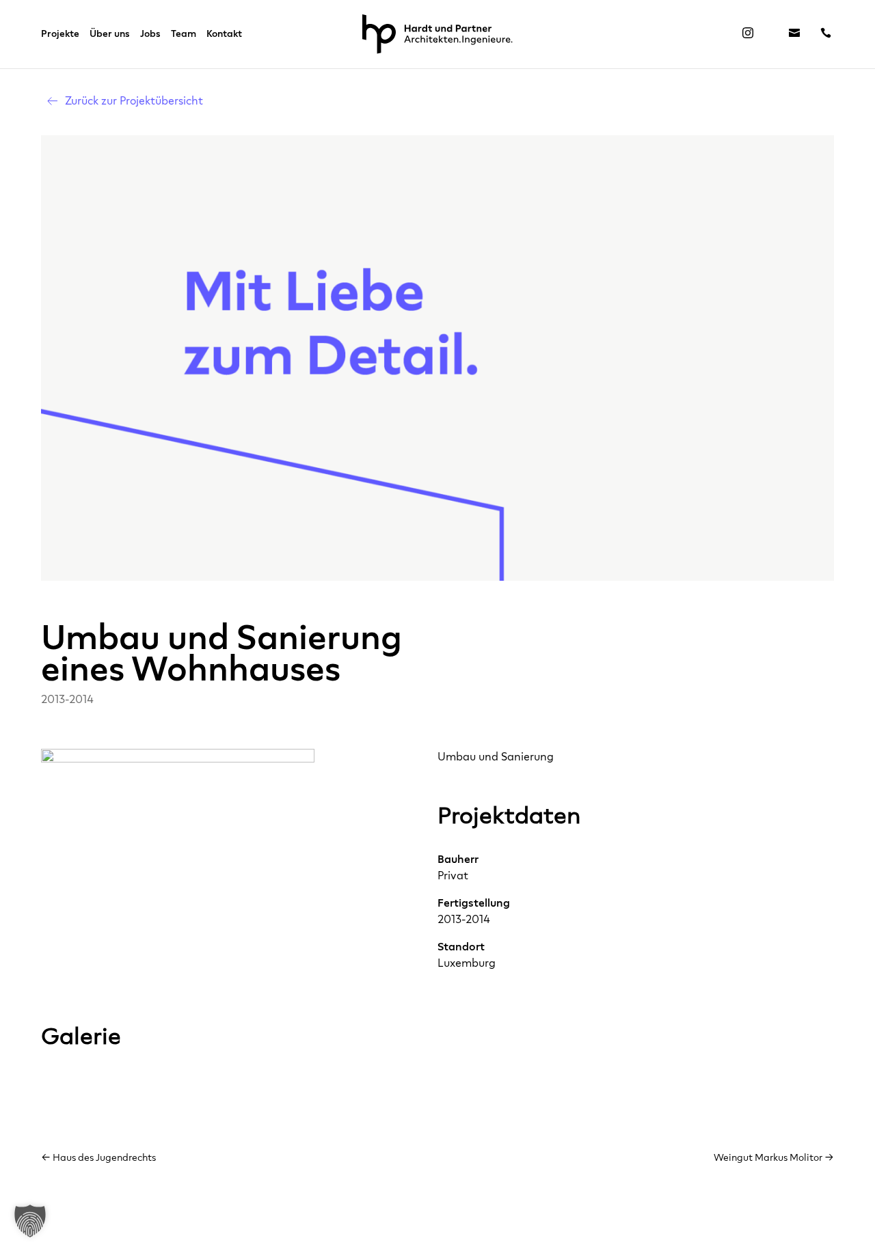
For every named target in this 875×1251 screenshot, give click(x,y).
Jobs (150, 34)
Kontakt (224, 34)
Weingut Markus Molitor (774, 1158)
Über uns (110, 34)
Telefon (826, 37)
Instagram (748, 37)
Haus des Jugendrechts (98, 1158)
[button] (30, 1221)
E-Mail (794, 37)
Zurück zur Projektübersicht (134, 100)
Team (183, 34)
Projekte (60, 34)
